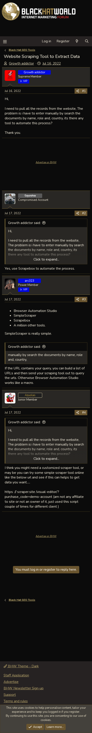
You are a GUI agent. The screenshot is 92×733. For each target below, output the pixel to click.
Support (10, 694)
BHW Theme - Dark (23, 666)
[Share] (78, 91)
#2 (84, 213)
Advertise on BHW (46, 162)
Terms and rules (16, 701)
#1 (84, 91)
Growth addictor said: (24, 223)
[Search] (87, 41)
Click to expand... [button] (46, 259)
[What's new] (77, 41)
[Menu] (4, 41)
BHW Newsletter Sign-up (24, 688)
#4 (84, 413)
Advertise (11, 682)
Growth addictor (21, 63)
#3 (84, 299)
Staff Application (16, 675)
